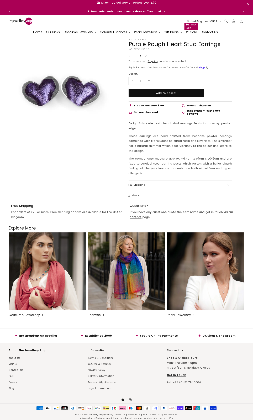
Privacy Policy (96, 370)
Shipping (153, 61)
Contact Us (16, 370)
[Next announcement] (243, 11)
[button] (226, 21)
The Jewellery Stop (94, 414)
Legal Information (99, 388)
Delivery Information (101, 376)
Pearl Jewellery (179, 315)
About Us (14, 357)
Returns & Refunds (100, 364)
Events (13, 382)
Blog (11, 388)
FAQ (11, 376)
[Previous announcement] (10, 11)
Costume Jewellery (24, 315)
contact (135, 217)
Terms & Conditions (100, 357)
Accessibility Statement (103, 382)
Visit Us (13, 364)
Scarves (94, 315)
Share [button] (135, 195)
